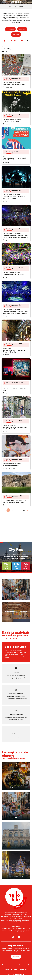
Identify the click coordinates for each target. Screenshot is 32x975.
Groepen (22, 964)
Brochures (23, 969)
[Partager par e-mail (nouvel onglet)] (22, 41)
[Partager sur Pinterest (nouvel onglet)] (18, 41)
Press (7, 969)
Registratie (16, 956)
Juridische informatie (16, 974)
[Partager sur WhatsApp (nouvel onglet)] (15, 41)
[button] (27, 41)
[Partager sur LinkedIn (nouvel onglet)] (11, 41)
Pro (29, 964)
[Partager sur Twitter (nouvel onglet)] (8, 41)
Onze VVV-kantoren (9, 964)
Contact (14, 969)
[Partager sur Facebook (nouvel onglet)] (4, 41)
